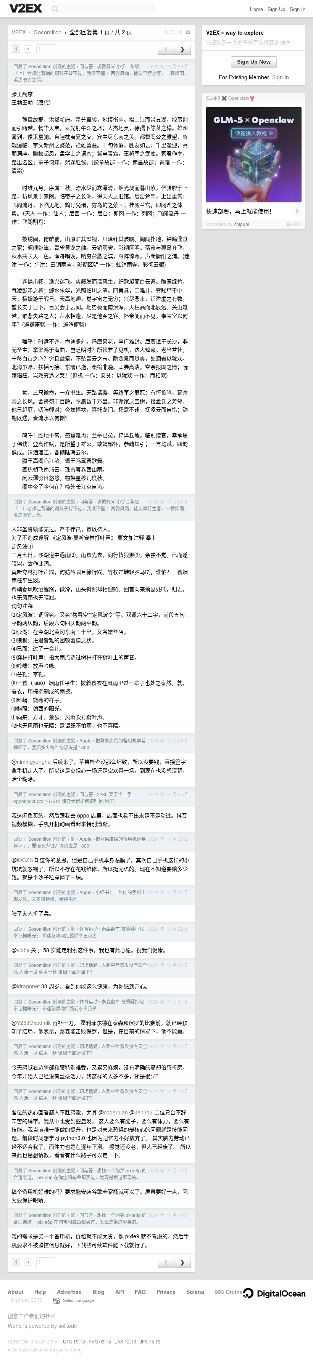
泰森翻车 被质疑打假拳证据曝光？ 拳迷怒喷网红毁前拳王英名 (78, 932)
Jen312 (144, 1112)
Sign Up (276, 9)
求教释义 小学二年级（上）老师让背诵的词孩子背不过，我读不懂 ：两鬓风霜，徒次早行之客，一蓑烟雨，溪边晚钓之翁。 (101, 73)
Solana (195, 1291)
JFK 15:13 (150, 1341)
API (119, 1291)
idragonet (28, 986)
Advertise (69, 1291)
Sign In (297, 9)
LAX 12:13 (125, 1341)
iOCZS (25, 860)
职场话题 (88, 965)
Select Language (77, 1300)
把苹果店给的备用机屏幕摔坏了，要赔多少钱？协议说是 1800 (79, 743)
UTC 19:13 (74, 1341)
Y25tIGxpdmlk (34, 1022)
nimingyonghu (34, 761)
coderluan (116, 1112)
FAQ (140, 1291)
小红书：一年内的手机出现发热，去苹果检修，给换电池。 (79, 895)
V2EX (18, 32)
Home (256, 9)
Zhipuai (241, 224)
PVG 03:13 (100, 1341)
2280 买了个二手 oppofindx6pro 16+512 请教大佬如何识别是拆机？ (72, 797)
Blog (98, 1291)
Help (40, 1291)
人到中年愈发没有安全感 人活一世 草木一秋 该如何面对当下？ (80, 968)
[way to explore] (27, 8)
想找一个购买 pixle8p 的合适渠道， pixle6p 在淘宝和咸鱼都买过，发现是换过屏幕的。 (80, 1173)
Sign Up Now (254, 62)
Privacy (166, 1291)
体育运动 (88, 928)
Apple (85, 740)
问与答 (86, 66)
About (16, 1291)
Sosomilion (47, 32)
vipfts (23, 950)
